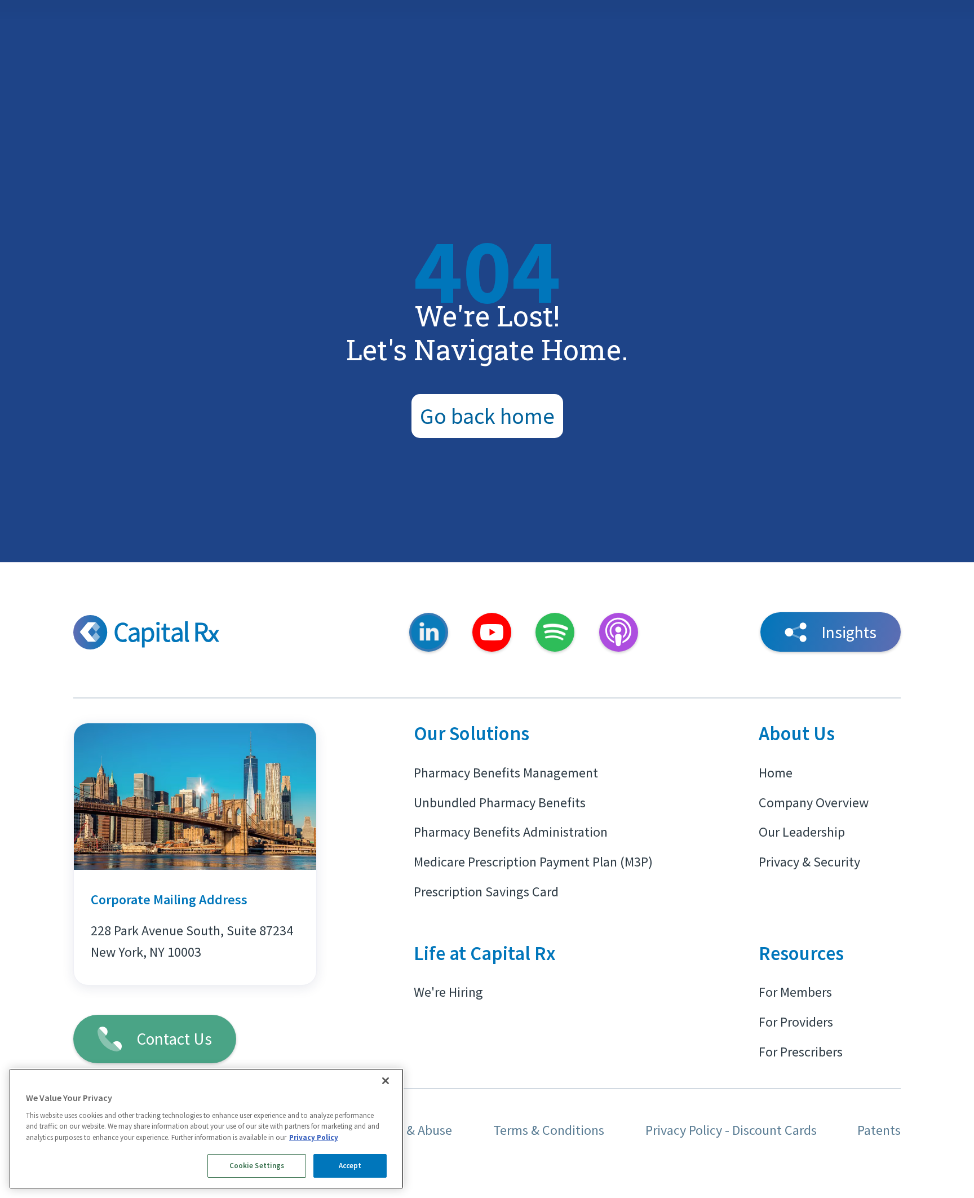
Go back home (487, 416)
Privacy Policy (313, 1137)
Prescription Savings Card (486, 891)
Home (776, 772)
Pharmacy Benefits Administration (511, 832)
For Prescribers (801, 1051)
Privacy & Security (809, 861)
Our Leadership (802, 832)
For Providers (796, 1022)
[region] (206, 1128)
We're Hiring (448, 992)
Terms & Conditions (548, 1130)
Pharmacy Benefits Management (506, 772)
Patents (879, 1130)
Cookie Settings (257, 1165)
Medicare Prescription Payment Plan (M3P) (533, 861)
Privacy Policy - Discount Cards (731, 1130)
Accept (350, 1165)
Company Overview (814, 802)
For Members (795, 992)
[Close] (385, 1080)
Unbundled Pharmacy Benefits (500, 802)
